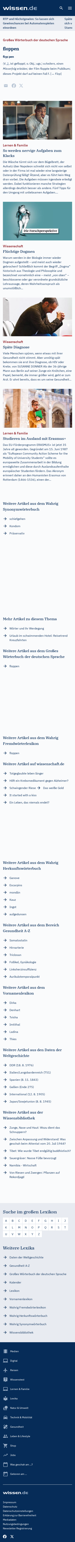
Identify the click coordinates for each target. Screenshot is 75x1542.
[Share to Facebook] (14, 85)
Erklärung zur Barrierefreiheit (19, 1515)
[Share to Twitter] (21, 85)
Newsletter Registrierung (17, 1528)
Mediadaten (9, 1519)
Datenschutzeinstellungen (18, 1511)
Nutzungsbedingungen (16, 1524)
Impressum (9, 1502)
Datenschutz (10, 1506)
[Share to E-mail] (6, 85)
